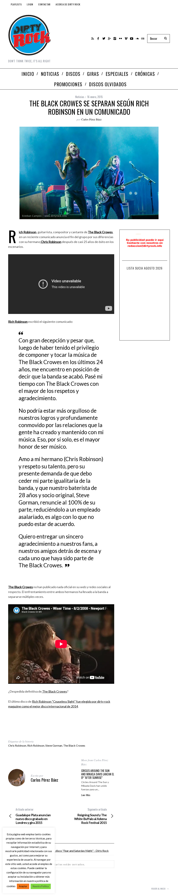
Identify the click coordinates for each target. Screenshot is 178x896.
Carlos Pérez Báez (91, 119)
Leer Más (85, 795)
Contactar (44, 4)
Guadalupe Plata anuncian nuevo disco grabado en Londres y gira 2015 (33, 816)
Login (30, 4)
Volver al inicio (158, 888)
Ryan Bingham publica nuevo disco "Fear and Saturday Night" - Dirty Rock (65, 850)
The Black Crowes (54, 691)
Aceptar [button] (23, 886)
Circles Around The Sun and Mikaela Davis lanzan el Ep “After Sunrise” (97, 774)
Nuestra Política (41, 886)
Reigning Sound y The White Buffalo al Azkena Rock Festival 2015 (90, 816)
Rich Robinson (35, 745)
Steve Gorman (53, 745)
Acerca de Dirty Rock (68, 4)
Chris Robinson (17, 745)
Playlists (16, 4)
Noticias (79, 97)
